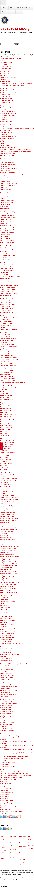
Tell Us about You (5, 732)
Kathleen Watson (5, 457)
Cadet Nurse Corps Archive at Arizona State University (15, 151)
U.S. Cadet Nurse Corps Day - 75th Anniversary (13, 771)
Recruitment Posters (6, 658)
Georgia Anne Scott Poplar (7, 348)
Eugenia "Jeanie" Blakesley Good (9, 314)
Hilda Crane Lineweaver (7, 384)
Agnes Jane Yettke (5, 68)
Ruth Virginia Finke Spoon (7, 701)
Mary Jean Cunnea (5, 569)
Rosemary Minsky (5, 688)
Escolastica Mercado (6, 310)
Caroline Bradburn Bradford (8, 164)
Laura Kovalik (4, 469)
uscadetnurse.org (15, 28)
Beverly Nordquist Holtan (7, 142)
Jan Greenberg (4, 405)
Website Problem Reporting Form (9, 806)
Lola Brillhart (3, 493)
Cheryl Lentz (3, 187)
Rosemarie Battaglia (6, 684)
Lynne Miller (3, 503)
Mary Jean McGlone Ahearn (8, 571)
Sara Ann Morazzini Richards (8, 703)
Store (28, 842)
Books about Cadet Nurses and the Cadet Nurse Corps (16, 149)
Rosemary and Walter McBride (8, 686)
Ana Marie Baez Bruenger (7, 89)
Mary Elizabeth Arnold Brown (8, 558)
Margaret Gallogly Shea (7, 514)
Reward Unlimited (5, 666)
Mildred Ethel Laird (5, 590)
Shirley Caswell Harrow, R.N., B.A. (9, 711)
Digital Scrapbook (5, 208)
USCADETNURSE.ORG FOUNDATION (11, 777)
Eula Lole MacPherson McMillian (9, 318)
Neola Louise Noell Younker (8, 620)
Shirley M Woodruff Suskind (8, 717)
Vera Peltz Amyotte (5, 783)
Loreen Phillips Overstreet (7, 495)
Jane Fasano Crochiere (7, 406)
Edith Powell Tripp (5, 257)
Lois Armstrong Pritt (5, 484)
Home (3, 7)
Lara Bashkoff (4, 467)
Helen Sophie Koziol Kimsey (8, 378)
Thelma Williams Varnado (7, 766)
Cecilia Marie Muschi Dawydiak (9, 172)
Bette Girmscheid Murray (7, 125)
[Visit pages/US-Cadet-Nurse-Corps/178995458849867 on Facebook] (4, 817)
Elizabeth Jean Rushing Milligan (9, 293)
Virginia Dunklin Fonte (6, 792)
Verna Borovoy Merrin (6, 785)
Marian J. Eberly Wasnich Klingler (9, 527)
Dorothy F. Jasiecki (5, 234)
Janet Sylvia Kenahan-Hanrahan (9, 414)
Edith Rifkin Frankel (5, 259)
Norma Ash (3, 626)
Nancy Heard (4, 609)
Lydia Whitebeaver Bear (7, 501)
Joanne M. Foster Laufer (7, 437)
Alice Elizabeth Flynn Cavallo (8, 77)
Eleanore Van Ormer (6, 282)
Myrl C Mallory (4, 605)
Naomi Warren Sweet (6, 616)
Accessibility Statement (6, 62)
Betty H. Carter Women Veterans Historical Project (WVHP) (17, 128)
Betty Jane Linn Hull (5, 130)
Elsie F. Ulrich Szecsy (6, 297)
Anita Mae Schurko (5, 91)
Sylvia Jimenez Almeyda (7, 730)
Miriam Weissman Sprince (7, 601)
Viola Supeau (4, 790)
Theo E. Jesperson (5, 770)
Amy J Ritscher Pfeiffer (6, 87)
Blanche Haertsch (5, 145)
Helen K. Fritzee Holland (7, 369)
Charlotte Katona (5, 181)
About (11, 7)
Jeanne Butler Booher (6, 423)
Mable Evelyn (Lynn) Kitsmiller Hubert (10, 505)
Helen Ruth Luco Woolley (7, 376)
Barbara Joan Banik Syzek (7, 115)
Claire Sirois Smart (5, 193)
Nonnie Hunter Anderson (7, 624)
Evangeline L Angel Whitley (7, 323)
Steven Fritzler (4, 720)
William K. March (5, 807)
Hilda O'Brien (4, 389)
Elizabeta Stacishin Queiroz (8, 283)
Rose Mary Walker (5, 683)
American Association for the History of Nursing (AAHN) (16, 83)
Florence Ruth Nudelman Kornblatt (10, 331)
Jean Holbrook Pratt (5, 418)
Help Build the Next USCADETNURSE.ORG (12, 382)
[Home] (4, 23)
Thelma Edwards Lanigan (7, 762)
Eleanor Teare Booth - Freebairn (9, 280)
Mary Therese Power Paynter (8, 584)
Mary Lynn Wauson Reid (7, 575)
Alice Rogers (3, 79)
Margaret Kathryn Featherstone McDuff (11, 518)
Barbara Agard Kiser (6, 109)
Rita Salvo (3, 667)
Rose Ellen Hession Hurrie (7, 679)
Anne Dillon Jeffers (5, 94)
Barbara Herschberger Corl (8, 113)
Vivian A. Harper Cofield (7, 802)
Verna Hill (2, 787)
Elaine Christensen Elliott (7, 265)
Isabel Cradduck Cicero (6, 399)
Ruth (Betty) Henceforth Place (8, 694)
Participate (3, 630)
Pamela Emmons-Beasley (7, 628)
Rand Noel (3, 656)
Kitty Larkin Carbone (6, 463)
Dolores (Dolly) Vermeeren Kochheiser (11, 58)
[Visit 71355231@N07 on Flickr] (7, 817)
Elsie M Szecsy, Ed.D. (6, 300)
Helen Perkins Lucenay (6, 372)
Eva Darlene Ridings (6, 321)
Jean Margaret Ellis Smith (7, 420)
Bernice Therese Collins (7, 123)
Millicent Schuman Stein (7, 596)
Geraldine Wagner (5, 350)
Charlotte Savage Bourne (7, 185)
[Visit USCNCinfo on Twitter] (1, 817)
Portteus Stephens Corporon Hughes (10, 654)
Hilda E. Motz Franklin (6, 386)
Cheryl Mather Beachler (7, 189)
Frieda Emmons (4, 342)
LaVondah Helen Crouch (7, 475)
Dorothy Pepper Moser (6, 248)
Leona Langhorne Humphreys (8, 478)
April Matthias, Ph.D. (6, 102)
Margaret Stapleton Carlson (8, 524)
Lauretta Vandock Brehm (7, 471)
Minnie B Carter (4, 599)
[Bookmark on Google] (7, 829)
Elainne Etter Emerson (6, 268)
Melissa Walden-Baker (6, 586)
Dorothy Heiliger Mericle (7, 242)
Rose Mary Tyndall (5, 681)
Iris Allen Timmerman (6, 395)
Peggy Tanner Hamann (6, 641)
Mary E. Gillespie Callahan (7, 554)
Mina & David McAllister (7, 597)
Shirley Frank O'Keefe (6, 713)
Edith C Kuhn (4, 251)
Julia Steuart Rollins (5, 446)
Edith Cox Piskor (4, 253)
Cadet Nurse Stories (7, 12)
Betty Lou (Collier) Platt (6, 134)
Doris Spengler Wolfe (6, 225)
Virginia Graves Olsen (6, 798)
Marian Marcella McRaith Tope (8, 529)
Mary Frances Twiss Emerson (8, 565)
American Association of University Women (12, 85)
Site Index (3, 842)
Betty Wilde (3, 140)
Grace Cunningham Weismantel (9, 359)
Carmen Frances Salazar (7, 161)
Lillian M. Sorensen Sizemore (8, 480)
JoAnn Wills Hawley (5, 435)
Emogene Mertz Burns (6, 308)
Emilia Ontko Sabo (5, 302)
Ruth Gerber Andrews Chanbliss (9, 700)
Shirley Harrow (4, 715)
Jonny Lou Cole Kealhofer (7, 440)
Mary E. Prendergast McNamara (9, 556)
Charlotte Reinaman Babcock (8, 183)
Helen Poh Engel (5, 374)
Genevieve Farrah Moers (7, 344)
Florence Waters (4, 333)
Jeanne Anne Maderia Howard (8, 422)
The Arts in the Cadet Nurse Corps (10, 736)
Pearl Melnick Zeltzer (6, 639)
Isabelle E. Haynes (5, 401)
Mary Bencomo (4, 552)
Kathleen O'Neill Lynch (6, 456)
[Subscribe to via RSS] (19, 817)
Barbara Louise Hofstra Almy (8, 117)
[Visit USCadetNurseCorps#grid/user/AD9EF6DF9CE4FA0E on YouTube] (16, 817)
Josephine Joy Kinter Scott (7, 442)
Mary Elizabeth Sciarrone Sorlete (9, 562)
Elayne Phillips (4, 272)
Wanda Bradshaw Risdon (7, 804)
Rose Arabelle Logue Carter (8, 675)
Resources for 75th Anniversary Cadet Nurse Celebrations (16, 664)
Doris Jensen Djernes (6, 221)
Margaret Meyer (4, 522)
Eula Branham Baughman (7, 316)
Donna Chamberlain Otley (7, 212)
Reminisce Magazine (6, 660)
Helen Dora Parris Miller (7, 367)
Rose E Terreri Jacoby (6, 677)
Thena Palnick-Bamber (6, 768)
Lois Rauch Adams (5, 488)
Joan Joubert (4, 433)
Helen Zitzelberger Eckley (7, 380)
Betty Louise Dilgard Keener (8, 136)
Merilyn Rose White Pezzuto (8, 588)
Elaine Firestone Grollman (7, 266)
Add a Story (3, 64)
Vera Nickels (3, 781)
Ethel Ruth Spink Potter (6, 312)
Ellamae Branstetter (5, 295)
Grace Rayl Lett (4, 361)
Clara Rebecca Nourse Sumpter (9, 195)
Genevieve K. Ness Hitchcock (8, 346)
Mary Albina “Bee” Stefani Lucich (9, 546)
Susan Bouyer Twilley (6, 724)
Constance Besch (5, 204)
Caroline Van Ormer (5, 166)
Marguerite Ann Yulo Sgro (7, 526)
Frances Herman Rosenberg (8, 338)
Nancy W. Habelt (5, 613)
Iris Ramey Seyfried (5, 397)
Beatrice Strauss (4, 119)
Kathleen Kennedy (5, 454)
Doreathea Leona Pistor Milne (8, 217)
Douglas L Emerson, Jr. (6, 249)
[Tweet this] (1, 829)
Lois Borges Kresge (5, 486)
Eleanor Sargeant (5, 278)
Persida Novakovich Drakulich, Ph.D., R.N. (12, 643)
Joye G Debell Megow (6, 444)
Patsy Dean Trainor (5, 635)
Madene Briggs (4, 509)
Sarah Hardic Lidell (5, 707)
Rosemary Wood (5, 692)
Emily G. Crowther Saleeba (8, 304)
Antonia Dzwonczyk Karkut (7, 100)
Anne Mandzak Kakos (6, 96)
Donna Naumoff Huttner (7, 215)
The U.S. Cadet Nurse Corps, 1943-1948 (11, 758)
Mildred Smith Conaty (6, 594)
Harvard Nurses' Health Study (8, 365)
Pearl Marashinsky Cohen (7, 637)
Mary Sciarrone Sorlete (6, 580)
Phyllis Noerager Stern (6, 650)
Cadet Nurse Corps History (23, 7)
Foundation (30, 848)
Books (29, 839)
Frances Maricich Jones (7, 340)
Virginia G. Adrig (4, 796)
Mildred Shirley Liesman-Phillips (9, 592)
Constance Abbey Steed (7, 200)
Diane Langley (4, 206)
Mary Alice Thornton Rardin (8, 548)
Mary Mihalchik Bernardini (7, 577)
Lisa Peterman (4, 482)
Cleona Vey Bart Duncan (7, 196)
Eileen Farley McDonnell (7, 263)
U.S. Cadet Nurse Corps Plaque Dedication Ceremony (15, 775)
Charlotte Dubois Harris (6, 178)
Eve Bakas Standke (5, 325)
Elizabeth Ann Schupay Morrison (9, 285)
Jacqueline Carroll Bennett (7, 403)
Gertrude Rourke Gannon (7, 353)
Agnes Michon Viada (6, 70)
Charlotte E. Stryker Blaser (7, 179)
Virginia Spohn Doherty (6, 800)
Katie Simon (3, 461)
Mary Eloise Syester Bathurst (8, 563)
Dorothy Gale (4, 236)
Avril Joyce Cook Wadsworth (8, 108)
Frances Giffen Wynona (7, 336)
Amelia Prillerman (5, 81)
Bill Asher (2, 143)
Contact (3, 839)
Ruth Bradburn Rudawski (7, 698)
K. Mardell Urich (4, 450)
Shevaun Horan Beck (6, 709)
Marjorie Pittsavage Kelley (7, 539)
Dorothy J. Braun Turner (7, 244)
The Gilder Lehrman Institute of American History (14, 756)
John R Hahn (4, 439)
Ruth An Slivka (4, 696)
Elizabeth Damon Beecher (7, 291)
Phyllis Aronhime (4, 645)
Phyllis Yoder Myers (5, 652)
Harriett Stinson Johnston (7, 363)
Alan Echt (2, 75)
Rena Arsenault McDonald (7, 662)
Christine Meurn (4, 191)
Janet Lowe (3, 412)
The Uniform (3, 760)
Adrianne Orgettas (5, 66)
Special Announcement (6, 719)
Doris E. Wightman (5, 219)
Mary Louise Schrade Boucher (8, 573)
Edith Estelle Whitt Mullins (7, 255)
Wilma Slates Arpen (5, 809)
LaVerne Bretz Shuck (6, 473)
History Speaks (4, 393)
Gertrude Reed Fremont (7, 352)
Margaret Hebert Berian (7, 516)
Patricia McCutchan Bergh (7, 632)
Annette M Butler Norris (6, 98)
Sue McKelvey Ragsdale (7, 722)
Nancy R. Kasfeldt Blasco (7, 611)
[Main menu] (3, 2)
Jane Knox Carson (5, 408)
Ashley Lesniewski (5, 106)
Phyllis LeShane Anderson (7, 649)
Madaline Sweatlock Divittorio (8, 507)
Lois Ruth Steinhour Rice (7, 492)
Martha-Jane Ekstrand (6, 544)
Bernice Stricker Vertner (7, 121)
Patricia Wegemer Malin (7, 633)
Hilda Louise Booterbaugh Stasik (9, 387)
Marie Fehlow (4, 535)
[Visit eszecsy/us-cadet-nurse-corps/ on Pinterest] (10, 817)
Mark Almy (3, 541)
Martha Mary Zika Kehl (6, 543)
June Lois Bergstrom (6, 448)
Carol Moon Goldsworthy (7, 162)
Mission (2, 603)
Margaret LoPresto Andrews (8, 520)
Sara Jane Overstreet (6, 705)
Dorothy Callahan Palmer (7, 232)
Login (2, 858)
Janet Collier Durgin (5, 410)
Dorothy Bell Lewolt (5, 230)
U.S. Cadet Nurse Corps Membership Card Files (14, 773)
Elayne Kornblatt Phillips (7, 270)
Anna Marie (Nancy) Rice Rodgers (10, 92)
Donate (2, 210)
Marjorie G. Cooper (5, 537)
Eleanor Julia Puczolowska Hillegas (10, 276)
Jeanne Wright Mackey (6, 427)
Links (18, 12)
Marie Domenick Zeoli (6, 533)
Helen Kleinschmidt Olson (7, 370)
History (2, 391)
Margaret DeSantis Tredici (7, 512)
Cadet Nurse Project (6, 159)
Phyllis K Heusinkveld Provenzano (9, 647)
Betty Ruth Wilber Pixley (7, 138)
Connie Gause (4, 198)
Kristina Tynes (4, 465)
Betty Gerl (3, 126)
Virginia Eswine (4, 794)
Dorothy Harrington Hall (7, 240)
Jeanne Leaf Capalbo (6, 425)
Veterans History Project (7, 789)
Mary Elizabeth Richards (7, 560)
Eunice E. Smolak (5, 319)
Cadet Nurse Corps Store (7, 155)
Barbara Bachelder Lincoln (7, 111)
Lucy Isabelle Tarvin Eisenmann (9, 499)
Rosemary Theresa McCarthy (8, 690)
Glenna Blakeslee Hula (6, 355)
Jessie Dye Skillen (5, 429)
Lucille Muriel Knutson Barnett (8, 497)
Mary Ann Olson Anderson (7, 550)
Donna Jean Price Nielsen (7, 213)
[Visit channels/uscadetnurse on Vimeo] (13, 817)
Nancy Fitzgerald (5, 607)
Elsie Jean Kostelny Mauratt (8, 299)
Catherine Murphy (5, 170)
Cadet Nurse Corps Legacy (8, 153)
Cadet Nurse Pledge (6, 157)
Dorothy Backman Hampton (8, 227)
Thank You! (3, 734)
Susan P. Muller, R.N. (6, 728)
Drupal (8, 886)
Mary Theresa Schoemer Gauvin (9, 582)
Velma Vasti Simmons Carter (8, 779)
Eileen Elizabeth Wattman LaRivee (10, 261)
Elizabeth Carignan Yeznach (8, 289)
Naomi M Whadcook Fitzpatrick (9, 614)
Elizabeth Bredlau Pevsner (7, 287)
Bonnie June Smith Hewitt (7, 147)
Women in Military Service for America (11, 811)
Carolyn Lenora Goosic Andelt (8, 168)
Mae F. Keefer (4, 510)
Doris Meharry (4, 223)
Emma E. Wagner (5, 306)
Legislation (3, 476)
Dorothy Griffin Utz (5, 238)
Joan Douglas (4, 431)
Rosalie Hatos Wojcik (6, 673)
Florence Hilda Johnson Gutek (8, 329)
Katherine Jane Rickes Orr (7, 452)
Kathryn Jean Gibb (5, 459)
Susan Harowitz (4, 726)
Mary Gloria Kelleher (6, 567)
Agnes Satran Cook (5, 72)
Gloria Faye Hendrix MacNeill (8, 357)
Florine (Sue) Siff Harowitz (7, 335)
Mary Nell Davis (4, 579)
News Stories (4, 622)
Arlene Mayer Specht (6, 104)
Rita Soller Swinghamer (6, 669)
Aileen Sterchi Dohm (6, 73)
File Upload (3, 327)
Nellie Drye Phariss (5, 618)
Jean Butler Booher (5, 416)
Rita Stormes (3, 671)
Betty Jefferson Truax (6, 132)
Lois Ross (3, 490)
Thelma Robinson (5, 764)
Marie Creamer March (6, 531)
